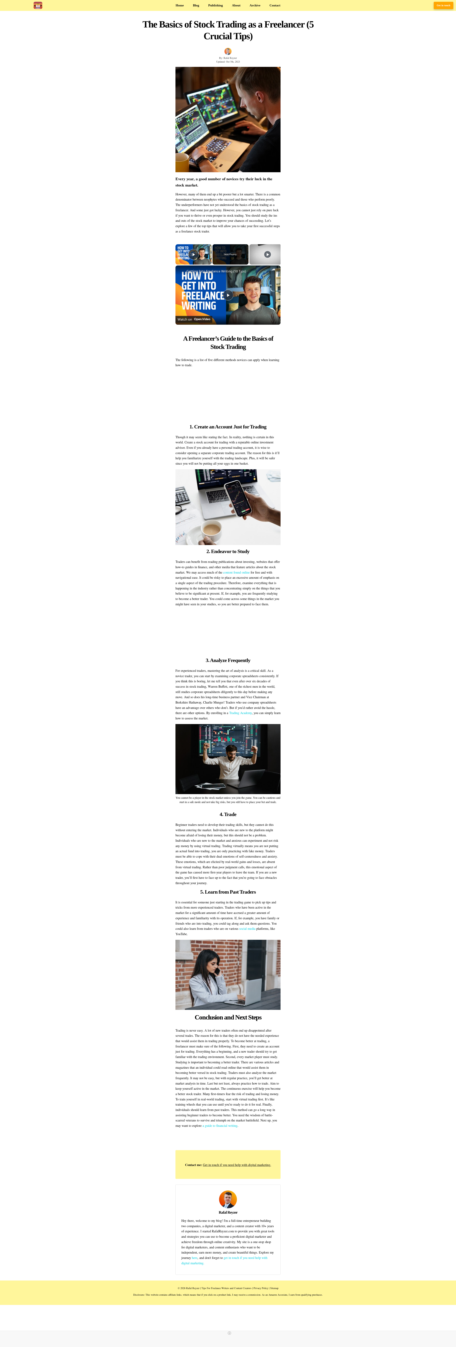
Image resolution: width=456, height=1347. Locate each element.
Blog (196, 5)
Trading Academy (240, 712)
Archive (255, 5)
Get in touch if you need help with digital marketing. (237, 1164)
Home (180, 5)
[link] (181, 271)
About (236, 5)
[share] (273, 269)
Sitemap (274, 1288)
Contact (275, 5)
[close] (229, 1333)
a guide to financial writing (220, 1125)
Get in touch (443, 5)
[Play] (267, 254)
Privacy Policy (260, 1288)
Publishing (215, 5)
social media (247, 928)
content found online (236, 572)
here (194, 1257)
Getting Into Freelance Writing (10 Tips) (216, 271)
